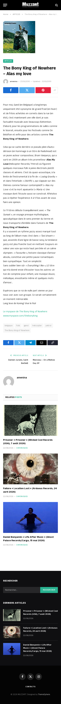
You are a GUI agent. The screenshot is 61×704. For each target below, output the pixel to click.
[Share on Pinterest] (43, 90)
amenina (13, 81)
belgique (8, 325)
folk (18, 325)
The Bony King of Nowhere (17, 330)
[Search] (56, 5)
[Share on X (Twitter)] (27, 90)
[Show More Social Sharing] (55, 90)
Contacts (30, 686)
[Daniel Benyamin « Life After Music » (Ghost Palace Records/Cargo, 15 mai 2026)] (30, 517)
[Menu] (5, 5)
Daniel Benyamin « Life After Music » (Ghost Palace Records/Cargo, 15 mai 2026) (28, 538)
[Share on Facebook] (10, 90)
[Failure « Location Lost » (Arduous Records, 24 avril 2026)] (30, 469)
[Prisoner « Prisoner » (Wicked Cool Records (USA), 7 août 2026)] (30, 420)
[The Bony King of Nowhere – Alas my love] (19, 52)
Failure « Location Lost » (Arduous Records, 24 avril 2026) (30, 490)
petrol (48, 325)
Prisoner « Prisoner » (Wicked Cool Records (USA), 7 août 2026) (28, 441)
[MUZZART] (30, 5)
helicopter (37, 325)
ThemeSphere (44, 694)
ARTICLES (8, 61)
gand (26, 325)
